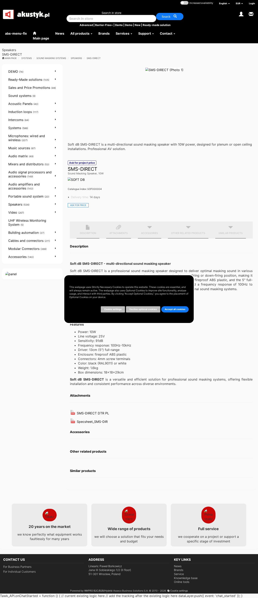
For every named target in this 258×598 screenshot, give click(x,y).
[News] (251, 14)
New (137, 25)
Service (179, 574)
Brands (178, 570)
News (177, 566)
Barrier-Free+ (104, 25)
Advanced (86, 25)
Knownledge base (186, 578)
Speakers (76, 58)
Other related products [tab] (188, 233)
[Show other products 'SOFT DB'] (76, 179)
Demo (128, 25)
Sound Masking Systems (51, 58)
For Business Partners (17, 566)
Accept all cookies (175, 309)
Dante (119, 25)
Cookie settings (179, 590)
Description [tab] (88, 233)
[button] (224, 3)
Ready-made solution (157, 25)
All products (80, 33)
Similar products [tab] (230, 233)
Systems (26, 58)
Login (252, 3)
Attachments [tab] (118, 233)
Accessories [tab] (149, 233)
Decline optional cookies (143, 309)
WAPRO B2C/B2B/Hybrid (98, 590)
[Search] (169, 16)
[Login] (241, 14)
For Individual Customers (19, 571)
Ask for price (78, 205)
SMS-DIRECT (94, 58)
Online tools (181, 582)
